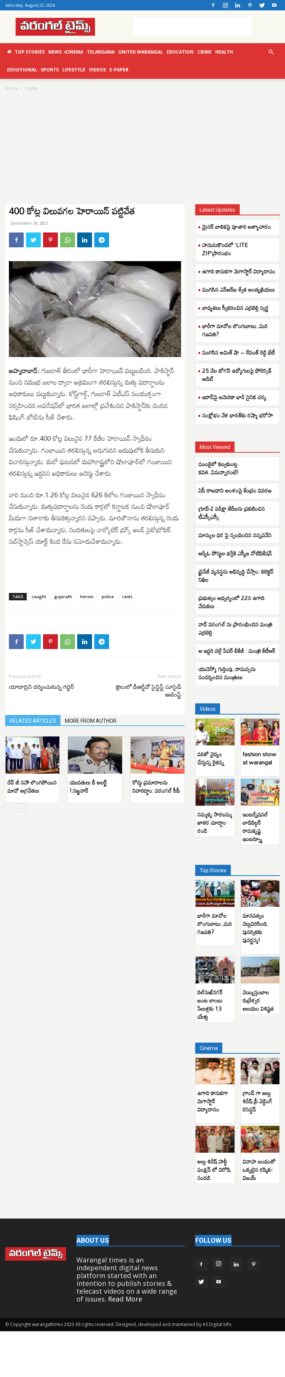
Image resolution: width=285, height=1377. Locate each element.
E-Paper (118, 70)
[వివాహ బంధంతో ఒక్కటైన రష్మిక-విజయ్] (260, 1139)
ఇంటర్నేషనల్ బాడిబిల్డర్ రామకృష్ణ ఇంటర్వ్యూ (255, 826)
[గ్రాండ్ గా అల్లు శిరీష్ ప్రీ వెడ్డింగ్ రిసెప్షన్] (260, 1071)
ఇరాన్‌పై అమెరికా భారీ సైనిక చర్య (234, 396)
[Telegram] (101, 239)
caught (39, 596)
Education (180, 52)
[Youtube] (274, 5)
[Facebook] (213, 5)
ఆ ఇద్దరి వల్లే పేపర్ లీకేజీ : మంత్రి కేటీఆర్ (237, 650)
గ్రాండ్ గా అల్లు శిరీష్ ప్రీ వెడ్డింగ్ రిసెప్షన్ (257, 1101)
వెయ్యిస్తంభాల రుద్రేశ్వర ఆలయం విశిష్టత (258, 1000)
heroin (87, 596)
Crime (204, 52)
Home (11, 88)
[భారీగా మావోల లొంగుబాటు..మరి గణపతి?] (215, 893)
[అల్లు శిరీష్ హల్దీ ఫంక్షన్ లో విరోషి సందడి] (215, 1139)
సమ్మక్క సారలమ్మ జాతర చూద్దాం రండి (214, 822)
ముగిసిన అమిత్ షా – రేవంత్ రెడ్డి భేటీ (238, 352)
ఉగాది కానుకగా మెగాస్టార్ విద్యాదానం (238, 271)
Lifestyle (73, 70)
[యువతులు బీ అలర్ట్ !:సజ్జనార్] (95, 755)
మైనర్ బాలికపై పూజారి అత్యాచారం (236, 226)
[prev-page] (9, 807)
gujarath (63, 596)
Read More (125, 1298)
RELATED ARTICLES (33, 721)
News (55, 52)
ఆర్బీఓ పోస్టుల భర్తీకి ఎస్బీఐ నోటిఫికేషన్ (235, 553)
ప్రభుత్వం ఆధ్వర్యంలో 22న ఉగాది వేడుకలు (232, 602)
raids (127, 596)
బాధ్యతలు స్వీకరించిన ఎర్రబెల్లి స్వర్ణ (235, 307)
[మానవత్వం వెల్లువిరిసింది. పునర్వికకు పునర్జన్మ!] (260, 893)
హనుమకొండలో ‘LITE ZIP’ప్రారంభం (225, 249)
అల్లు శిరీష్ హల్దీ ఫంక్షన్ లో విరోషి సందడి (213, 1169)
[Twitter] (262, 5)
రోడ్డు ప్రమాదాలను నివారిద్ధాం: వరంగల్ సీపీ (156, 786)
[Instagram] (225, 5)
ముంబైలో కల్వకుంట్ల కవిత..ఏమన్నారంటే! (219, 468)
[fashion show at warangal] (260, 732)
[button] (271, 51)
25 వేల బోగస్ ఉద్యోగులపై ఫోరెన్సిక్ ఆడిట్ (237, 374)
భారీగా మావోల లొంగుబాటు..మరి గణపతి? (235, 330)
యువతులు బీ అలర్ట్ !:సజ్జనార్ (88, 786)
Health (224, 52)
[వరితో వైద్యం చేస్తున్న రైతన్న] (215, 732)
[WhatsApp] (67, 239)
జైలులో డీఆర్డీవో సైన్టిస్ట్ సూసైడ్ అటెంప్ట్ (148, 691)
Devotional (22, 70)
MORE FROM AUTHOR (91, 721)
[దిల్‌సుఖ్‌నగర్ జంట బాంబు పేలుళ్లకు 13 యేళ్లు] (215, 970)
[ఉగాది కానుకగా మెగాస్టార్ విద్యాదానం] (215, 1071)
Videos (97, 70)
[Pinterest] (249, 5)
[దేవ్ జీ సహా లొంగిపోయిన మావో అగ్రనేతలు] (32, 755)
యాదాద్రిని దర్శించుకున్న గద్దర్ (41, 687)
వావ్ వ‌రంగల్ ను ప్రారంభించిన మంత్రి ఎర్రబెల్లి (235, 628)
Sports (50, 70)
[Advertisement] (192, 26)
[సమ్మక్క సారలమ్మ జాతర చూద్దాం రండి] (215, 792)
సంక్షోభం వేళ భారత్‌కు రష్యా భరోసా (237, 415)
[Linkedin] (237, 5)
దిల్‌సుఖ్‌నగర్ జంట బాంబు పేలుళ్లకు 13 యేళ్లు (210, 1004)
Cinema (74, 52)
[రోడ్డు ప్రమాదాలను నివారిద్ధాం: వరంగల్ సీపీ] (157, 755)
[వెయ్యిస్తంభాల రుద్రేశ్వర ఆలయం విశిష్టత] (260, 970)
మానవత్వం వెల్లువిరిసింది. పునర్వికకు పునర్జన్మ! (255, 928)
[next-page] (21, 807)
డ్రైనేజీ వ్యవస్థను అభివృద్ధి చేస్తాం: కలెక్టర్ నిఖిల (236, 575)
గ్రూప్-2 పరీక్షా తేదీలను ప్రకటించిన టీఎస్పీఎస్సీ (232, 512)
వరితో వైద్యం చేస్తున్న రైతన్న (210, 758)
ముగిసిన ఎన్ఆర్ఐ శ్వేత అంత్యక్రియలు (238, 289)
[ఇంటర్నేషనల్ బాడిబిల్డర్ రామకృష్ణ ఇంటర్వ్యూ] (260, 792)
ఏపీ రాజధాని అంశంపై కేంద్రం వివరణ (235, 490)
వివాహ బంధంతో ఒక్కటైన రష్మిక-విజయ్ (259, 1169)
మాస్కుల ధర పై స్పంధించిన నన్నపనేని (235, 534)
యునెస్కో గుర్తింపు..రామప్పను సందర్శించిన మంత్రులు (227, 673)
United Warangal (140, 52)
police (108, 596)
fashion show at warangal (259, 758)
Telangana (101, 52)
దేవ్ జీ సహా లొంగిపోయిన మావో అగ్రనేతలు (32, 786)
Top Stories (30, 52)
